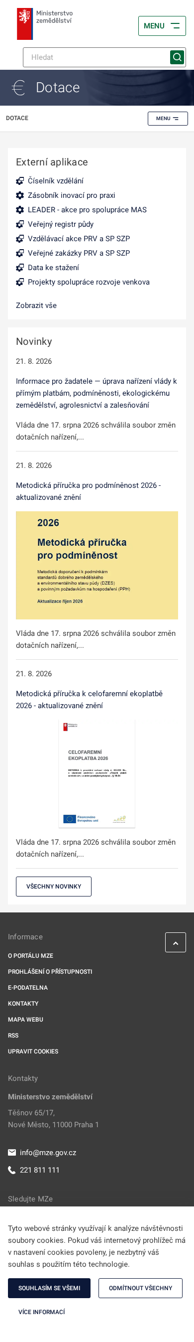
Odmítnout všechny (140, 1288)
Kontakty (23, 1003)
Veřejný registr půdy (61, 224)
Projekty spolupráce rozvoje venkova (89, 282)
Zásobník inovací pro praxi (71, 195)
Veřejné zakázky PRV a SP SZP (79, 253)
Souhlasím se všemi (49, 1288)
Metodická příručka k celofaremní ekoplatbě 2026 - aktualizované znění (89, 699)
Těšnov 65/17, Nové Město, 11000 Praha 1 (53, 1118)
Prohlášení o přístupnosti (50, 971)
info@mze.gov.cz (48, 1152)
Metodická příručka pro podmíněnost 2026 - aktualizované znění (88, 491)
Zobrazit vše (36, 305)
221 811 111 (40, 1170)
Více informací (41, 1312)
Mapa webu (25, 1019)
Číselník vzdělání (56, 180)
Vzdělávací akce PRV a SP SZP (79, 238)
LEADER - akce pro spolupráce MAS (87, 209)
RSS (13, 1035)
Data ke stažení (53, 267)
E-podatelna (28, 987)
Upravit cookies (33, 1051)
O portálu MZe (30, 955)
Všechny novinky (53, 886)
